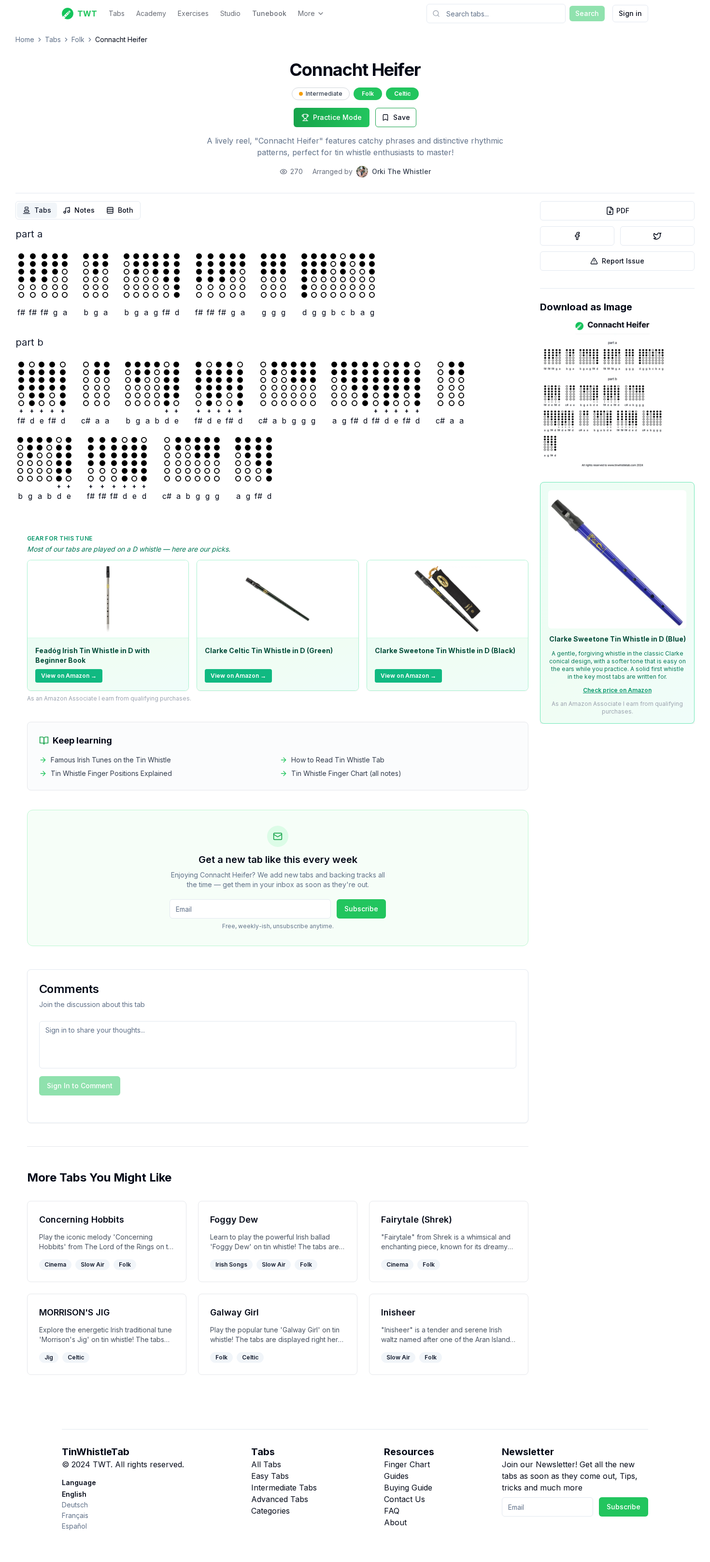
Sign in (630, 13)
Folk (78, 39)
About (395, 1522)
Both (125, 210)
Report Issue (623, 261)
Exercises (193, 13)
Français (75, 1515)
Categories (270, 1511)
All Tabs (266, 1464)
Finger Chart (407, 1464)
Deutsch (75, 1505)
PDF (622, 210)
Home (24, 39)
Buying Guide (408, 1487)
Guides (396, 1476)
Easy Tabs (270, 1476)
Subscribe (361, 909)
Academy (151, 13)
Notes (84, 210)
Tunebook (269, 13)
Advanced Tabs (279, 1499)
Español (74, 1526)
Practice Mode (337, 117)
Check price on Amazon (617, 690)
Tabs (117, 13)
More (306, 13)
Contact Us (404, 1499)
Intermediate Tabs (284, 1487)
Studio (230, 13)
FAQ (391, 1511)
